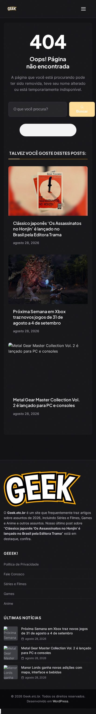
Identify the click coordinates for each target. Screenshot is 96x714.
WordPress (60, 701)
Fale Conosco (14, 574)
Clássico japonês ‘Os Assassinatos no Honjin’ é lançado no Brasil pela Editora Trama (47, 228)
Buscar (82, 111)
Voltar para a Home (49, 130)
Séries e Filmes (15, 584)
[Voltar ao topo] (0, 711)
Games (9, 594)
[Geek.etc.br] (12, 9)
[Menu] (83, 9)
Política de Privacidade (21, 564)
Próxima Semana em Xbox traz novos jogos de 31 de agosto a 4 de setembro (39, 317)
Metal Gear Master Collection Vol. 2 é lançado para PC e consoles (46, 402)
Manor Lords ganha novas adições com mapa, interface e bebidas (51, 669)
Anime (8, 603)
